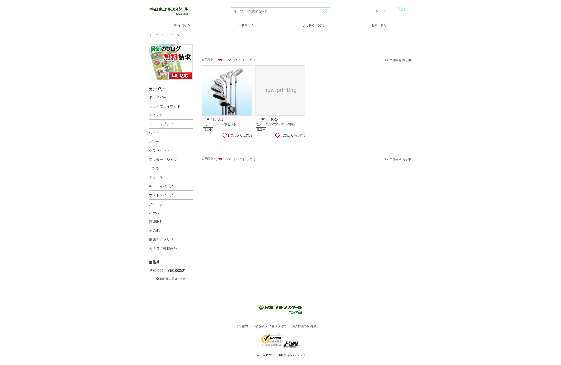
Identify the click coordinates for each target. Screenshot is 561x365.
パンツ (154, 168)
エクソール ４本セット (219, 124)
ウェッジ (156, 133)
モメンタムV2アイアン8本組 (275, 124)
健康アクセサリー (163, 239)
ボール (154, 213)
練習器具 (156, 222)
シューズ (156, 177)
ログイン (379, 11)
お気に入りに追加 (239, 135)
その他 (154, 230)
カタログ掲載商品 (163, 248)
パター (154, 141)
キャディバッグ (161, 186)
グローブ (156, 204)
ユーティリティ (161, 124)
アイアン (156, 115)
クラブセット (159, 150)
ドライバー (158, 97)
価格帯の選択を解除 (172, 278)
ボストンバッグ (161, 195)
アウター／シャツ (163, 159)
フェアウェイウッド (165, 106)
